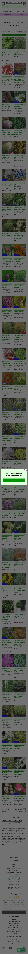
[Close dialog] (25, 470)
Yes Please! (14, 480)
